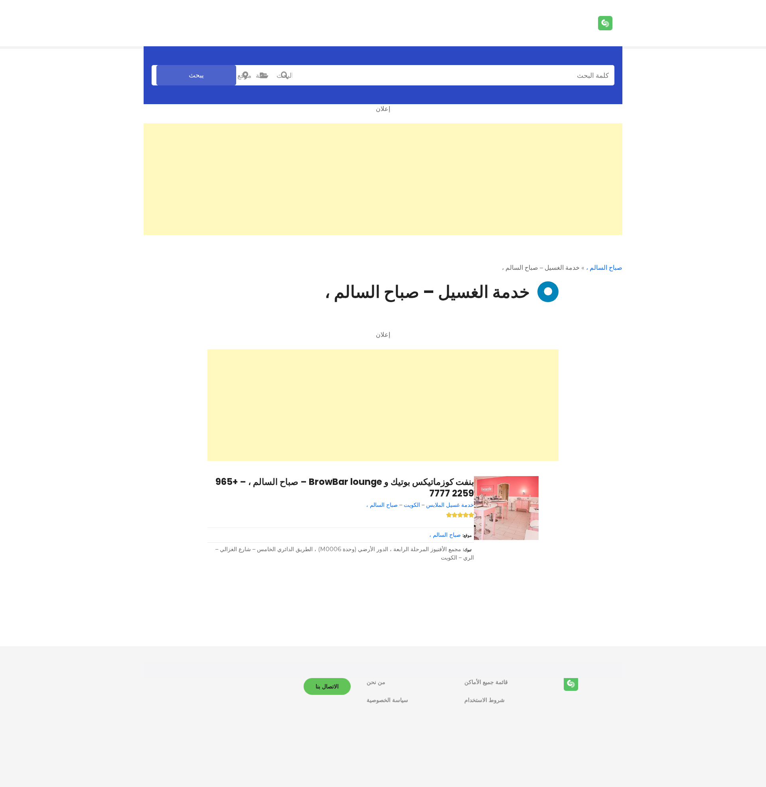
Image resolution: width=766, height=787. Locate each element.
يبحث (196, 75)
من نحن (376, 682)
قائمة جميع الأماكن (486, 682)
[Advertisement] (383, 179)
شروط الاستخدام (484, 700)
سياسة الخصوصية (387, 700)
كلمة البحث (284, 75)
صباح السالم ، (604, 267)
